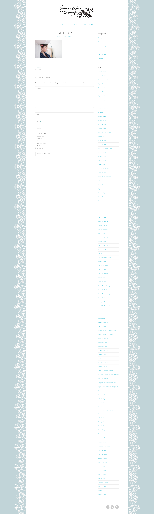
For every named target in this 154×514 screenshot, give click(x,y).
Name (38, 114)
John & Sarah (102, 128)
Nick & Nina (102, 241)
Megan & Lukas (102, 84)
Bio (61, 25)
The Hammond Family (104, 257)
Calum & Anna (102, 140)
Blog (75, 25)
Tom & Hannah (102, 434)
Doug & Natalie (103, 261)
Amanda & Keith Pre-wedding (107, 330)
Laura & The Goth (103, 221)
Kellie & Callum (103, 168)
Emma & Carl (102, 426)
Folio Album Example (104, 286)
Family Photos (102, 422)
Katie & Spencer (103, 430)
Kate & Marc (102, 116)
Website (39, 128)
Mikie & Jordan (103, 379)
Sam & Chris (102, 152)
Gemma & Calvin (103, 358)
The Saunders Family (104, 245)
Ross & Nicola (102, 458)
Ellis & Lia (102, 76)
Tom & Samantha (103, 273)
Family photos (102, 38)
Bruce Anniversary (104, 294)
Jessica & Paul (103, 482)
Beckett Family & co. (105, 338)
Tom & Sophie (102, 466)
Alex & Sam (101, 403)
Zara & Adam (102, 201)
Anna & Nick (102, 72)
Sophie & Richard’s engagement (108, 387)
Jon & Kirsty (102, 326)
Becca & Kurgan (103, 108)
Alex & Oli (101, 164)
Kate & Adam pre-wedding (106, 370)
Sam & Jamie (102, 249)
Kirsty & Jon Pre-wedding (106, 334)
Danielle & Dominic (104, 306)
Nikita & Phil (102, 486)
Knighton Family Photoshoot (107, 383)
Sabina (70, 36)
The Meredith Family (104, 391)
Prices (91, 25)
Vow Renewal (102, 54)
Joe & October (102, 454)
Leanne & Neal (102, 120)
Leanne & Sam (102, 438)
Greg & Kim (101, 490)
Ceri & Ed (101, 253)
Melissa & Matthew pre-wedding (108, 374)
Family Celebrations (104, 104)
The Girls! (101, 88)
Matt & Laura (102, 478)
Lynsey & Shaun (103, 302)
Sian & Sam (101, 136)
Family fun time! (103, 237)
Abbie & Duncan (103, 205)
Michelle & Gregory (104, 177)
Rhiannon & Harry (103, 350)
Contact (68, 25)
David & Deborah (103, 310)
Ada (99, 181)
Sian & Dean (38, 68)
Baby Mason (101, 314)
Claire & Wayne (103, 265)
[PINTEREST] (112, 507)
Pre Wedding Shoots (104, 46)
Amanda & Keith (103, 322)
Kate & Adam (102, 354)
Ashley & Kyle (102, 462)
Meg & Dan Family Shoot (106, 148)
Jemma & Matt (102, 173)
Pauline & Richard (104, 446)
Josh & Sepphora (103, 193)
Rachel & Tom (102, 213)
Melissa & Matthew (104, 362)
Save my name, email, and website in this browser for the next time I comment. (41, 141)
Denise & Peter (103, 229)
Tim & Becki (102, 450)
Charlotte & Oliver (104, 209)
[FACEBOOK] (108, 507)
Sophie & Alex (102, 96)
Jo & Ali (101, 197)
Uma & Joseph (102, 474)
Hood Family (102, 318)
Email (39, 121)
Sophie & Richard (103, 366)
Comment (39, 88)
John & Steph (102, 418)
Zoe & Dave (101, 233)
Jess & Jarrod (102, 225)
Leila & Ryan (102, 124)
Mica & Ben (101, 278)
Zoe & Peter (102, 269)
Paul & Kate (102, 442)
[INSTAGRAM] (117, 507)
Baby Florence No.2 (104, 342)
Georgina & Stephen (104, 395)
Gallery (83, 25)
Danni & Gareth (103, 185)
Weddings (101, 58)
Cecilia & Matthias (104, 132)
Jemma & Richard (103, 298)
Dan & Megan (102, 217)
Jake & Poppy (102, 399)
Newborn (100, 42)
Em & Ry (100, 112)
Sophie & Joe (102, 189)
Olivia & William (103, 80)
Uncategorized (102, 50)
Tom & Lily (101, 100)
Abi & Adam (101, 92)
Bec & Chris (102, 160)
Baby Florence (102, 346)
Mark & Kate (102, 494)
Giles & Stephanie (104, 290)
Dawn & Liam (102, 156)
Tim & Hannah (102, 470)
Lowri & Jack (102, 282)
